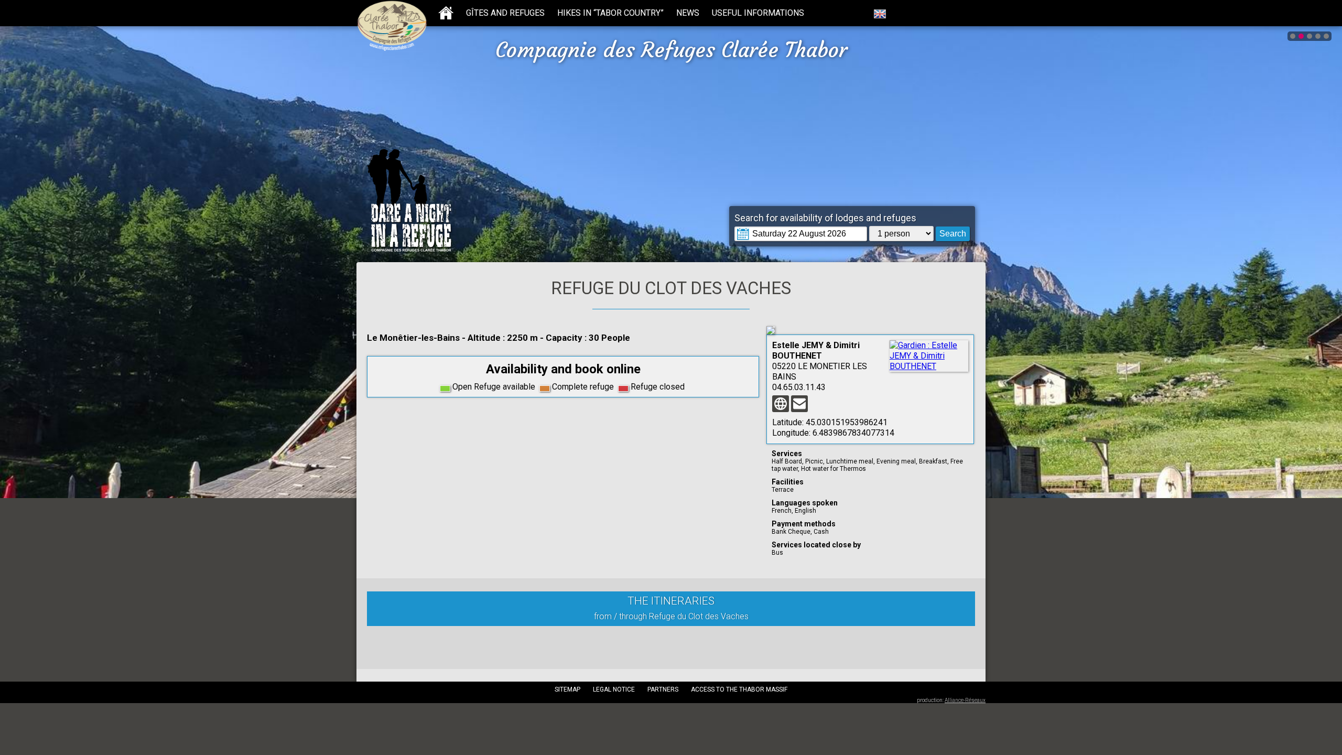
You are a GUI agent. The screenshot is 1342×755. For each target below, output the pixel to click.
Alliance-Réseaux (965, 700)
